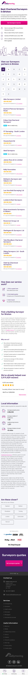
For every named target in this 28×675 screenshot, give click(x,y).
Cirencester (21, 516)
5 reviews (18, 135)
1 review (18, 204)
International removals (10, 617)
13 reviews (19, 234)
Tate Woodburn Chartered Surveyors (12, 241)
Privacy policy (8, 645)
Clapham (7, 506)
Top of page (13, 573)
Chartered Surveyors (6, 455)
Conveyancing (8, 603)
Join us (6, 634)
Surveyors (7, 606)
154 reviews (19, 173)
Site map (7, 642)
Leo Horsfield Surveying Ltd (13, 190)
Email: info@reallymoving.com (13, 594)
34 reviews (19, 215)
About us (7, 626)
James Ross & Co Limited (12, 160)
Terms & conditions (10, 640)
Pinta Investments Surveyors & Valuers (14, 210)
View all (7, 522)
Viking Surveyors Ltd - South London (13, 252)
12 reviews (19, 164)
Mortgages (7, 614)
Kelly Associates (9, 169)
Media (6, 629)
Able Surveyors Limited (11, 99)
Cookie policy (8, 648)
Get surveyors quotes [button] (13, 563)
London (7, 516)
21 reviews (19, 145)
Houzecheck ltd (9, 141)
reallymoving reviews (10, 631)
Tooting (21, 511)
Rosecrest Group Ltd (11, 221)
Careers (7, 637)
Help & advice (8, 609)
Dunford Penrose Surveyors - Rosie (14, 110)
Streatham (7, 511)
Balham (21, 506)
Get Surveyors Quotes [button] (14, 23)
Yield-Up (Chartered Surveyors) (10, 264)
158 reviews (19, 194)
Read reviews (22, 394)
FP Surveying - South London (14, 131)
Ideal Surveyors (9, 151)
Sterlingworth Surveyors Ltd (13, 230)
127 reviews (19, 103)
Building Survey (10, 330)
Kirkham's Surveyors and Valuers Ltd (12, 180)
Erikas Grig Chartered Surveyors (11, 121)
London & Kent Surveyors (12, 200)
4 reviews (18, 115)
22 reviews (19, 269)
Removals (7, 612)
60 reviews (19, 185)
